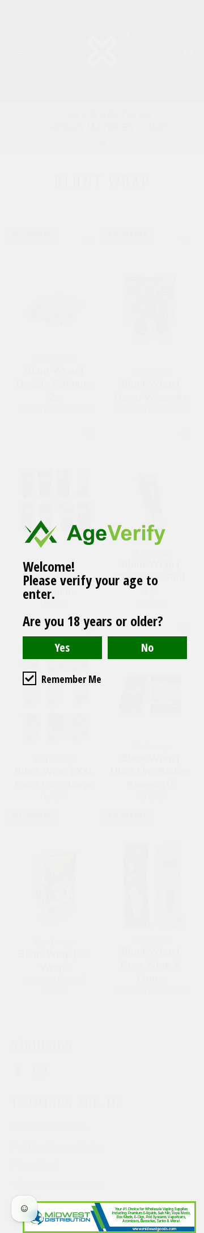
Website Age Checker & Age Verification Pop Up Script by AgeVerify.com (190, 1230)
